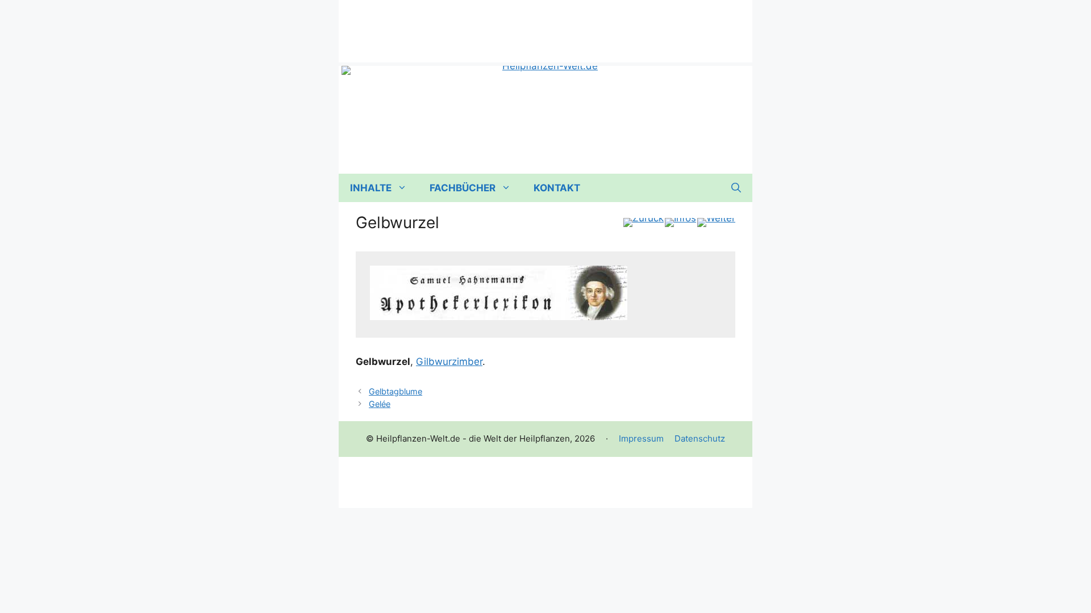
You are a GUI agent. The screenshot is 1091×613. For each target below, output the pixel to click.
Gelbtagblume (395, 391)
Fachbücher (462, 188)
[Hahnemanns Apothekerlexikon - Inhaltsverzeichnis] (680, 222)
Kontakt (557, 188)
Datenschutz (699, 438)
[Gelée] (716, 222)
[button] (736, 188)
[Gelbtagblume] (643, 222)
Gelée (379, 404)
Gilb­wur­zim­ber (449, 361)
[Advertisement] (545, 25)
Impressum (641, 438)
